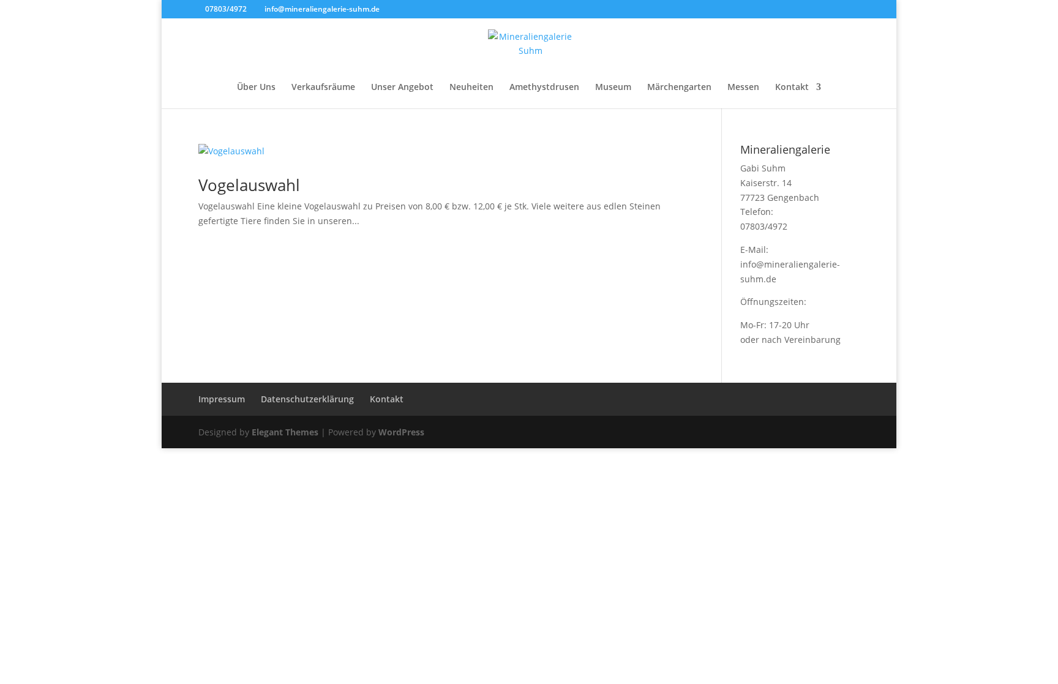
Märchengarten (679, 87)
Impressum (221, 399)
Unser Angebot (402, 87)
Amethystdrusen (544, 87)
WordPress (401, 432)
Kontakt (792, 87)
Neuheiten (471, 87)
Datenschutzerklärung (307, 399)
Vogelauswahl (249, 185)
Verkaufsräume (323, 87)
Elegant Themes (285, 432)
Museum (613, 87)
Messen (743, 87)
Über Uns (256, 87)
